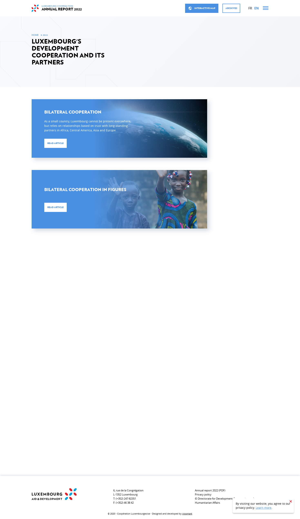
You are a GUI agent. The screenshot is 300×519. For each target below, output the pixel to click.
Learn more (263, 508)
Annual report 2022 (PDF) (210, 490)
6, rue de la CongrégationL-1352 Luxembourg (128, 492)
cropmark (187, 513)
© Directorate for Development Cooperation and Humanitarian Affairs (224, 500)
